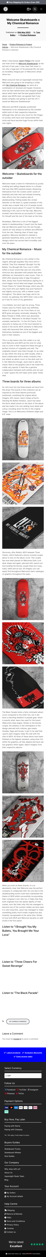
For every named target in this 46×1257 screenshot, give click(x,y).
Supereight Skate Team (14, 1176)
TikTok (21, 1093)
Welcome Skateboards (28, 63)
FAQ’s (8, 1217)
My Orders (10, 1193)
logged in (17, 1039)
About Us (8, 1172)
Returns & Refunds (14, 1214)
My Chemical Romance (16, 85)
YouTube (22, 1090)
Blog (6, 1180)
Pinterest (11, 1093)
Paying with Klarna (12, 1126)
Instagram (33, 1090)
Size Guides (9, 1156)
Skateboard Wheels (12, 1152)
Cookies (10, 1228)
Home (4, 44)
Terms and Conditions (15, 1221)
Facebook (11, 1090)
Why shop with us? (12, 1169)
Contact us (11, 1232)
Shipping (11, 1210)
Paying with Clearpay (13, 1129)
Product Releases (28, 35)
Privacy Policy (12, 1225)
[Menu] (41, 9)
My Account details (14, 1196)
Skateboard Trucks (12, 1149)
